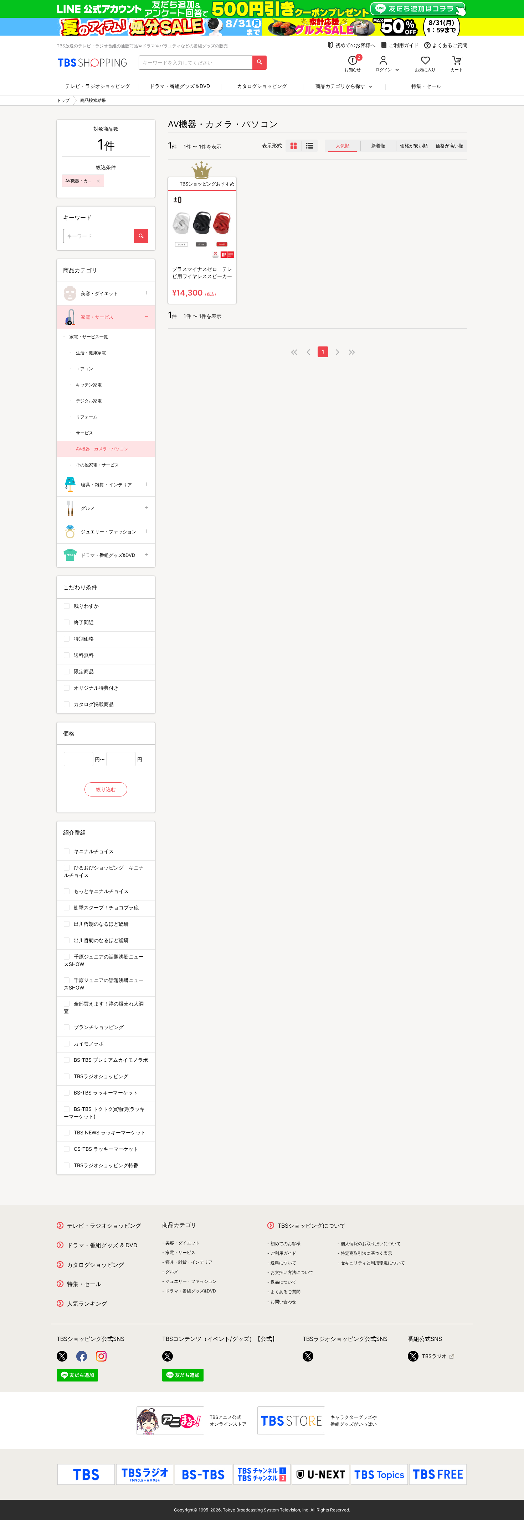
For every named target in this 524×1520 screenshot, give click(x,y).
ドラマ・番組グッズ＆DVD (180, 86)
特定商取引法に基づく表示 (366, 1253)
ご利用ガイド (404, 45)
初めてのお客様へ (355, 45)
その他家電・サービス (97, 465)
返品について (283, 1282)
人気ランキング (87, 1303)
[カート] (456, 61)
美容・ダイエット (99, 293)
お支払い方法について (292, 1272)
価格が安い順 (414, 145)
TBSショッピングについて (311, 1225)
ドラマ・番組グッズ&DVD (108, 555)
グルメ (88, 508)
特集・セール (426, 86)
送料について (283, 1262)
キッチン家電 (89, 384)
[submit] (259, 63)
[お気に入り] (425, 61)
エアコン (84, 368)
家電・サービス (97, 317)
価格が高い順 (449, 145)
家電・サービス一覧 (89, 336)
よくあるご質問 (449, 45)
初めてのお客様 (285, 1243)
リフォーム (86, 416)
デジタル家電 (89, 400)
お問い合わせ (283, 1301)
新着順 (378, 145)
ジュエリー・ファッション (109, 531)
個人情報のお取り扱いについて (371, 1243)
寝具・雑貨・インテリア (106, 484)
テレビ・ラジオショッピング (97, 86)
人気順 (343, 145)
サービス (84, 432)
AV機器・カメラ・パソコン (102, 448)
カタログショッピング (262, 86)
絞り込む (106, 789)
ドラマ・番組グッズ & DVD (102, 1245)
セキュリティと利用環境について (373, 1262)
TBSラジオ (434, 1356)
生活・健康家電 (91, 352)
